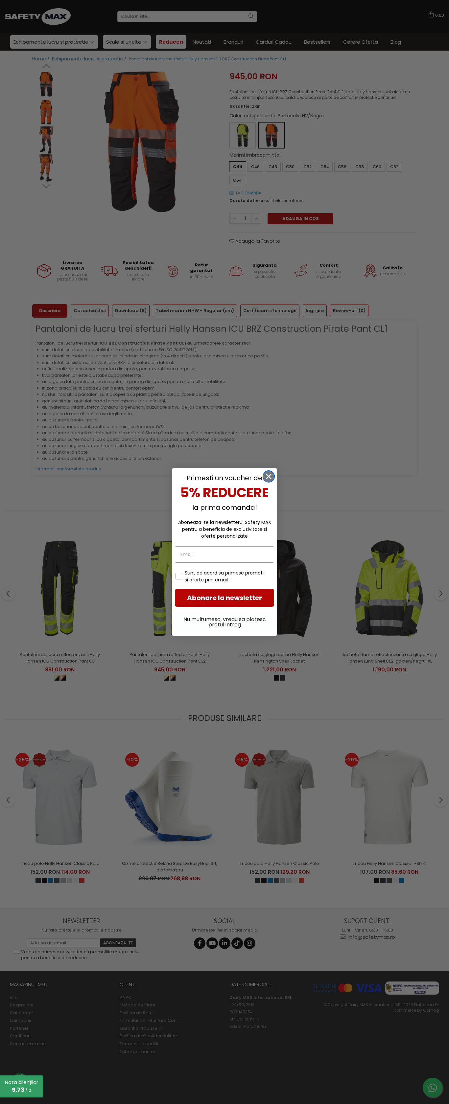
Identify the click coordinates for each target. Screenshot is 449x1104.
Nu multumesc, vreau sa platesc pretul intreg (224, 622)
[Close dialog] (268, 476)
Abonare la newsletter (224, 597)
